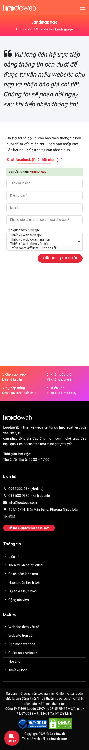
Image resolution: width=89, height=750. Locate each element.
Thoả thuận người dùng (54, 698)
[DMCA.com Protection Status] (60, 723)
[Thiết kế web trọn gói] (44, 235)
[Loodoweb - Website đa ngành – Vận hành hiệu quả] (19, 7)
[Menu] (82, 8)
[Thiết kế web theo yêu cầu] (44, 244)
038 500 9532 (19, 496)
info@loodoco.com (22, 503)
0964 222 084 (19, 489)
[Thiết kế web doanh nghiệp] (44, 239)
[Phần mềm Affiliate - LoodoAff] (44, 248)
